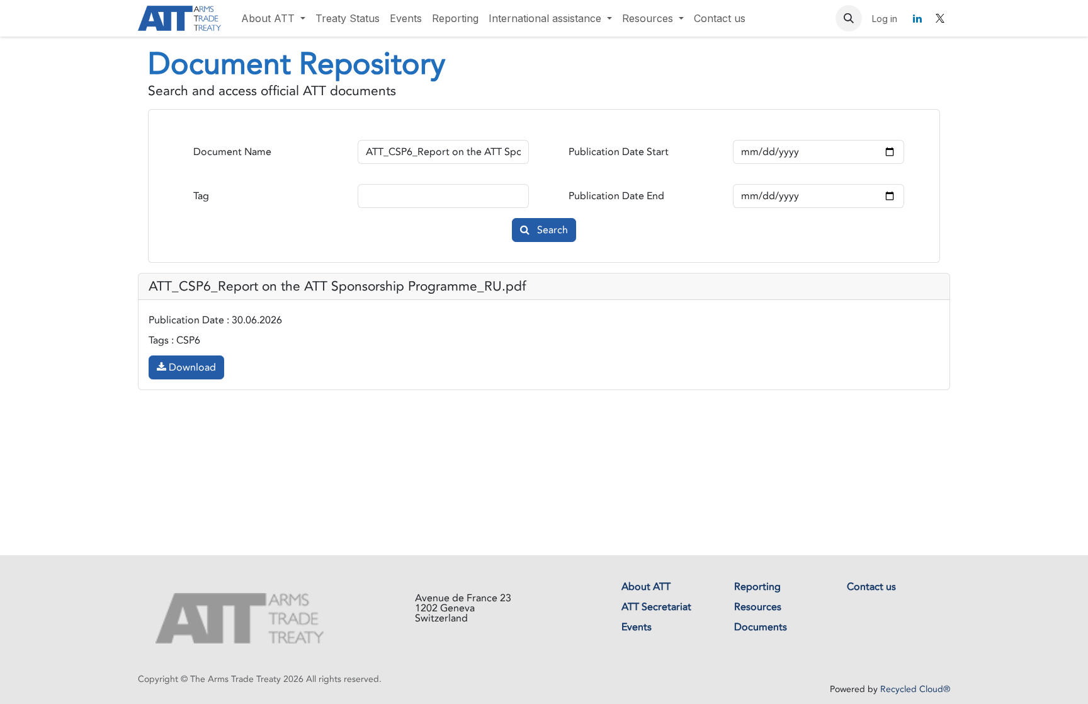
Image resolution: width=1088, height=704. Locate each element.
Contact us (871, 587)
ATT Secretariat (656, 607)
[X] (940, 18)
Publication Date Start (619, 152)
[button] (849, 18)
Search (551, 230)
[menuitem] (273, 18)
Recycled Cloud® (915, 689)
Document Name (232, 152)
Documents (760, 627)
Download (191, 367)
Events (636, 627)
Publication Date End (616, 196)
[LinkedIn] (917, 18)
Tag (201, 196)
